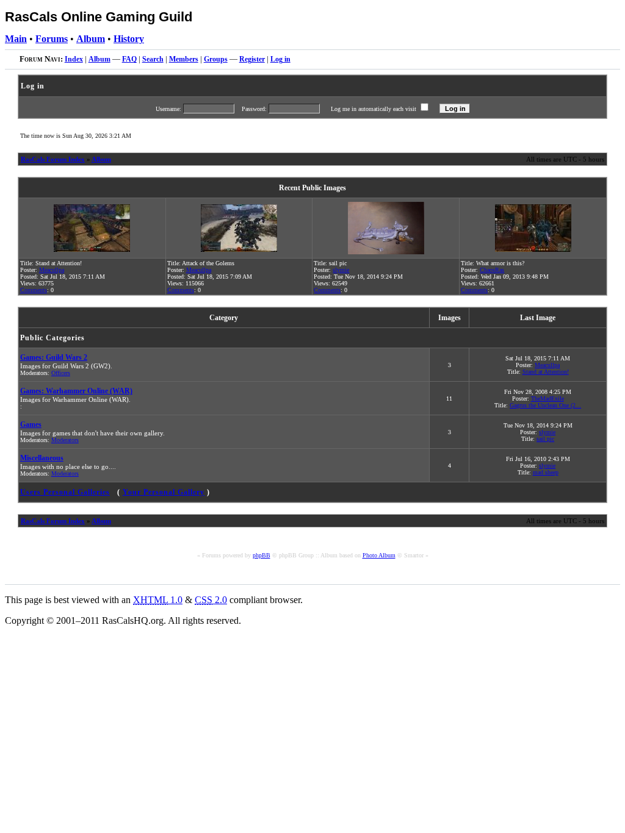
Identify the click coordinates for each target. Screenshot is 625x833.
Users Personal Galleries (65, 492)
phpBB (261, 555)
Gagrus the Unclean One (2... (545, 405)
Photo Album (379, 555)
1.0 (157, 600)
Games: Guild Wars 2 (53, 357)
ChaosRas (492, 269)
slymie (341, 269)
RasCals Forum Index (53, 159)
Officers (60, 373)
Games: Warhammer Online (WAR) (76, 391)
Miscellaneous (41, 458)
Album (101, 159)
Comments (33, 290)
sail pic (545, 438)
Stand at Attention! (545, 371)
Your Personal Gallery (163, 492)
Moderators (65, 440)
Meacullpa (51, 269)
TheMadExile (547, 398)
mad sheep (545, 472)
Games (31, 424)
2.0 (211, 600)
